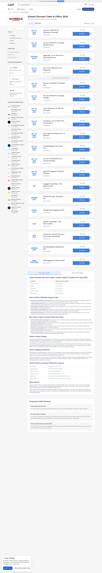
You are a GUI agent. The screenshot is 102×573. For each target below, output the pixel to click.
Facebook (78, 309)
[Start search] (19, 4)
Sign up (45, 303)
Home (10, 12)
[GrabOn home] (12, 4)
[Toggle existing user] (92, 23)
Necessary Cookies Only (22, 568)
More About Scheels (44, 273)
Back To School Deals (88, 9)
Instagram (73, 309)
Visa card (58, 339)
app (51, 312)
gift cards (41, 408)
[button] (16, 19)
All (31, 23)
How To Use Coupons (77, 273)
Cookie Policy (16, 564)
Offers (38, 23)
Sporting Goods (16, 12)
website (61, 300)
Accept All (7, 568)
